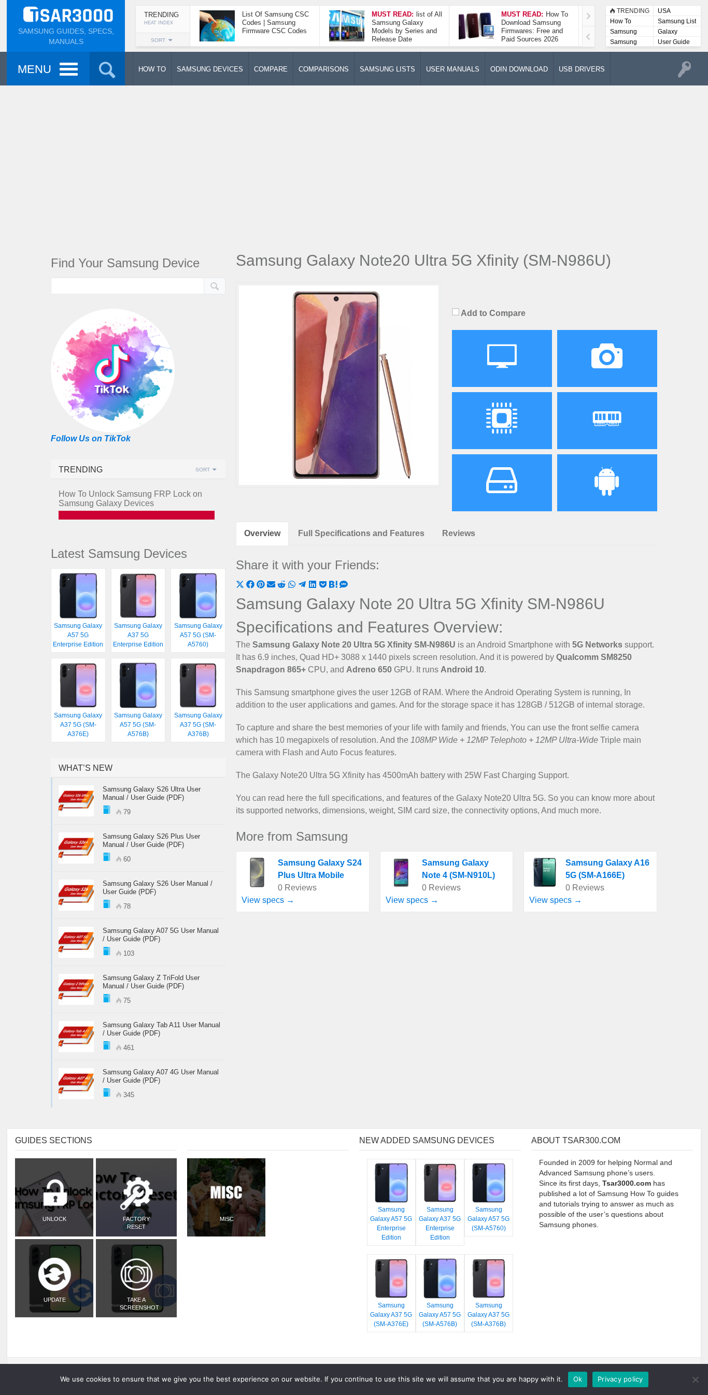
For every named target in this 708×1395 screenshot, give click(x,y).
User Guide (674, 42)
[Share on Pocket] (324, 585)
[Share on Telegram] (303, 585)
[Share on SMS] (343, 585)
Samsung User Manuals (623, 42)
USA (664, 11)
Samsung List (677, 21)
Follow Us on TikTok (91, 438)
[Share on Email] (272, 585)
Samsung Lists (623, 32)
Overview (262, 533)
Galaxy (667, 31)
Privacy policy (620, 1379)
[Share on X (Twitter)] (241, 585)
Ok (578, 1379)
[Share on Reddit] (282, 585)
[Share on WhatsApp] (293, 585)
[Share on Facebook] (251, 585)
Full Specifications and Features (361, 533)
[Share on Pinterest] (262, 585)
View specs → (268, 900)
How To (620, 21)
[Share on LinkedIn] (313, 585)
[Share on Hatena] (334, 585)
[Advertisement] (354, 165)
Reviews (458, 533)
